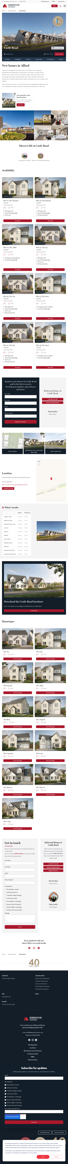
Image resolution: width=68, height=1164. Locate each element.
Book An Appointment (52, 402)
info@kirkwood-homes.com (34, 1032)
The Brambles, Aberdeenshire (42, 989)
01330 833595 (36, 1035)
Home (3, 11)
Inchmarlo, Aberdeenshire (41, 983)
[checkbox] (20, 900)
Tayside (4, 1001)
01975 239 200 (49, 54)
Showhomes (50, 59)
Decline (56, 1157)
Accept (43, 1157)
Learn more (34, 610)
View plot (17, 220)
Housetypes (39, 59)
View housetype (17, 659)
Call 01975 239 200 (52, 399)
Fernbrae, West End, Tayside (8, 1004)
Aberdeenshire (40, 976)
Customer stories (32, 1054)
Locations (33, 1048)
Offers (54, 6)
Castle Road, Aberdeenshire (41, 981)
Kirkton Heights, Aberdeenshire (42, 986)
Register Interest (53, 870)
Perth (37, 994)
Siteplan (61, 59)
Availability (18, 59)
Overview (7, 59)
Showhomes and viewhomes (33, 1051)
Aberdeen (5, 976)
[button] (51, 478)
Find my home (32, 1060)
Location (28, 59)
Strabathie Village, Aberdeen (8, 978)
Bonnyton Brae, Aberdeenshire (42, 978)
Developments (12, 11)
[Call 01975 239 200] (60, 6)
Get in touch (59, 54)
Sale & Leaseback (59, 1132)
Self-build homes (45, 1132)
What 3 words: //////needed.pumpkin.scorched (14, 484)
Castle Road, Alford (8, 205)
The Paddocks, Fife (6, 996)
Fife (3, 994)
